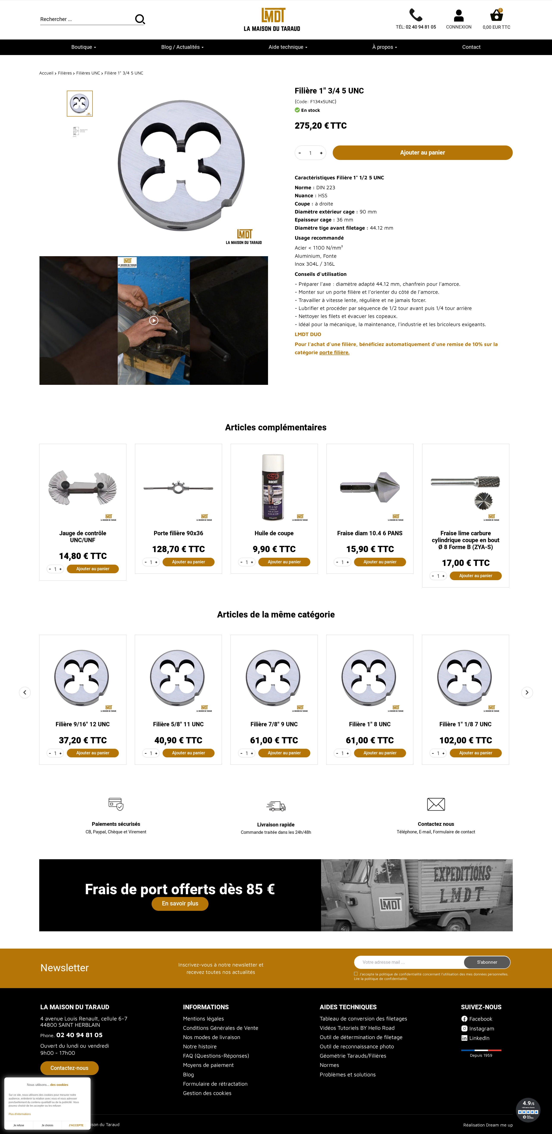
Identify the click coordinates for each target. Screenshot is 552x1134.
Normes (329, 1065)
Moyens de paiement (208, 1065)
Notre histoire (200, 1046)
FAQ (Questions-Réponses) (216, 1055)
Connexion (459, 27)
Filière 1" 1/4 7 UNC (82, 724)
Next (527, 692)
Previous (24, 692)
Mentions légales (203, 1018)
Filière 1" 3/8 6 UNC (178, 724)
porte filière (333, 352)
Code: (302, 101)
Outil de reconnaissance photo (357, 1046)
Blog (188, 1074)
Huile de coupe (274, 533)
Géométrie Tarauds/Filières (353, 1055)
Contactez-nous (69, 1068)
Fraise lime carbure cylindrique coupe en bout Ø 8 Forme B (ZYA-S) (465, 540)
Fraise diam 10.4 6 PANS (370, 533)
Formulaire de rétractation (215, 1083)
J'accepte (76, 1125)
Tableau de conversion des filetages (363, 1018)
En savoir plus (180, 903)
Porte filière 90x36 (178, 533)
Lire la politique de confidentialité (380, 979)
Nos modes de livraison (211, 1037)
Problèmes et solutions (348, 1074)
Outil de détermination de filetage (361, 1037)
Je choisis (47, 1125)
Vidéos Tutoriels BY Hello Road (357, 1028)
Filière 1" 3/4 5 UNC (370, 724)
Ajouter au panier (422, 152)
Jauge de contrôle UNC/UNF (82, 537)
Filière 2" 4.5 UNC (465, 724)
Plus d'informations (20, 1114)
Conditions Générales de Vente (220, 1028)
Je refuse (18, 1125)
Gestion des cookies (207, 1093)
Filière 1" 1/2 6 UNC (274, 724)
